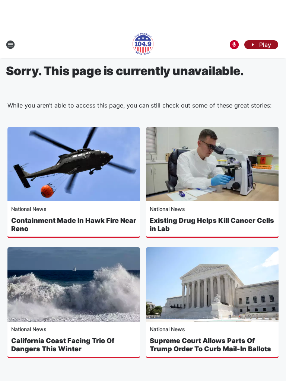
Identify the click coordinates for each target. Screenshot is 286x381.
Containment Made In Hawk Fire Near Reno (73, 225)
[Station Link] (143, 45)
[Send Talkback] (234, 44)
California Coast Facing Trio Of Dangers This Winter (62, 345)
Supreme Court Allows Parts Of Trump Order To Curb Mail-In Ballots (210, 345)
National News (29, 209)
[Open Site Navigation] (10, 44)
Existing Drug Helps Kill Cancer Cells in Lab (212, 225)
